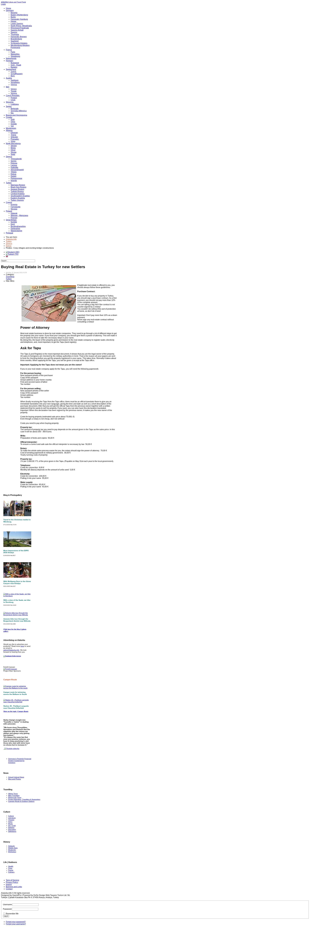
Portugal (9, 233)
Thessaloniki (16, 159)
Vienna (14, 85)
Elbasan (14, 133)
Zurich (13, 72)
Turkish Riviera (17, 191)
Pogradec (15, 139)
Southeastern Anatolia (20, 196)
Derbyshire (15, 229)
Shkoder (14, 137)
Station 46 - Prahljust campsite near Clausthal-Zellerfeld (16, 707)
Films (10, 822)
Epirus (13, 174)
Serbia (9, 106)
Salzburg (14, 80)
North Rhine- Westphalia (21, 26)
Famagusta (15, 207)
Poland (9, 211)
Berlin (13, 17)
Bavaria (14, 13)
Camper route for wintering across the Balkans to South (15, 693)
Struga (13, 152)
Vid (12, 126)
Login (3, 4)
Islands (14, 181)
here (22, 646)
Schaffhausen (17, 74)
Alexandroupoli (17, 170)
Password (7, 909)
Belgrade (15, 109)
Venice (14, 89)
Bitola (13, 148)
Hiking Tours (13, 794)
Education (12, 829)
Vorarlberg (15, 82)
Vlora (13, 141)
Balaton (14, 67)
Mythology (12, 852)
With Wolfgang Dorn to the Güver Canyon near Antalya (17, 582)
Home (8, 8)
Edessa (14, 163)
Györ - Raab (16, 65)
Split (13, 119)
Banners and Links (14, 887)
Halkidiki (14, 167)
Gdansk (14, 213)
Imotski (14, 124)
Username (7, 904)
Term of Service (12, 880)
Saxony (14, 32)
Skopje (14, 146)
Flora (10, 868)
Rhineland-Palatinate (20, 28)
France (9, 50)
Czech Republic (13, 96)
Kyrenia (14, 205)
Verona (14, 93)
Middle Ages (13, 848)
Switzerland (11, 69)
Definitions (12, 831)
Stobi (13, 154)
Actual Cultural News (16, 777)
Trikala (13, 172)
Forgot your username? (16, 924)
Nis (12, 113)
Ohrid (13, 150)
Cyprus (9, 202)
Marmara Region (18, 185)
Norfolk (14, 222)
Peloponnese (16, 178)
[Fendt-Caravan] (10, 669)
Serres (13, 161)
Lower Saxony (17, 24)
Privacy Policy (12, 882)
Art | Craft (12, 826)
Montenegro (11, 128)
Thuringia (15, 34)
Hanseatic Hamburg (19, 19)
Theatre (11, 820)
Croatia (9, 117)
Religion (11, 827)
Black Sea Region (18, 187)
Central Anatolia (17, 194)
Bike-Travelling (13, 796)
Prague (14, 98)
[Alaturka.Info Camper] (11, 748)
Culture (11, 816)
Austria (9, 78)
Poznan (14, 218)
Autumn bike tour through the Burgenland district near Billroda (16, 620)
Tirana (13, 135)
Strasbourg (15, 56)
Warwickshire (16, 231)
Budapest (15, 63)
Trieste (13, 91)
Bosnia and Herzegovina (16, 115)
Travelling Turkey (10, 278)
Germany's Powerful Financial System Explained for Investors (19, 761)
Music (10, 824)
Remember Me (12, 914)
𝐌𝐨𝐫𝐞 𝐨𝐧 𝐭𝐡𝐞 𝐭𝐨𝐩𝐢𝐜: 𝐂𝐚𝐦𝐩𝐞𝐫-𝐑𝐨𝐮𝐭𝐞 (15, 711)
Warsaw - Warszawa (19, 215)
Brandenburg (16, 39)
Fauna (10, 870)
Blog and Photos (14, 779)
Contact (9, 889)
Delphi (13, 176)
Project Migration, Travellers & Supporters (24, 799)
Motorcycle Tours (14, 797)
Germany (10, 10)
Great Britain (11, 220)
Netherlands (11, 58)
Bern (13, 76)
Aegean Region (17, 189)
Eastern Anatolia (18, 198)
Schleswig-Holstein (19, 43)
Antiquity (11, 846)
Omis (13, 122)
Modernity (12, 850)
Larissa (14, 165)
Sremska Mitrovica (19, 111)
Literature (12, 818)
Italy (7, 87)
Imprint (9, 885)
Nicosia (14, 209)
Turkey (9, 183)
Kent (13, 224)
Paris (13, 52)
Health (10, 866)
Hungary (9, 61)
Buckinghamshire (18, 226)
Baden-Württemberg (19, 15)
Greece (9, 157)
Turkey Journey (17, 200)
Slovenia (9, 102)
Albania (9, 130)
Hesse (13, 21)
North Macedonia (13, 143)
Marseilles (15, 54)
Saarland (15, 41)
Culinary (11, 872)
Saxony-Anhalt (17, 30)
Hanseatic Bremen (19, 37)
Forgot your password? (16, 922)
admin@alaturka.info (11, 650)
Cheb (13, 100)
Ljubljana (15, 104)
